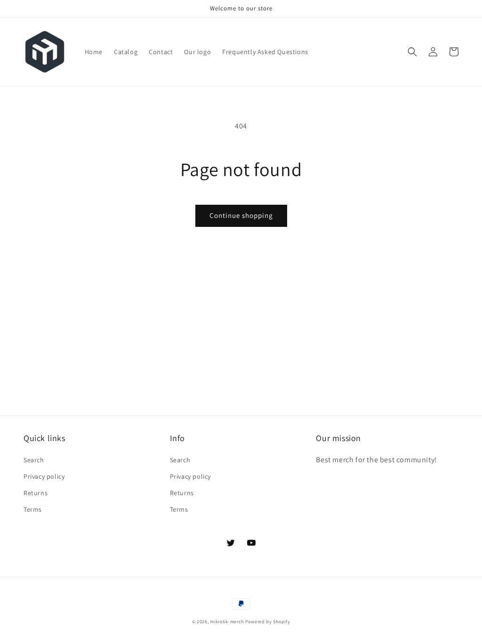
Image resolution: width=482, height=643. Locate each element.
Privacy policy (44, 476)
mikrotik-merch (227, 622)
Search (34, 460)
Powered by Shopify (267, 622)
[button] (412, 51)
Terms (33, 509)
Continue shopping (241, 215)
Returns (36, 493)
